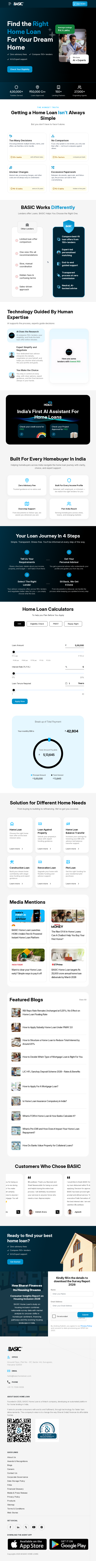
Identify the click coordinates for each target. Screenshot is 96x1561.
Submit (85, 1315)
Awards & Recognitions (17, 1461)
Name (53, 1290)
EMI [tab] (19, 624)
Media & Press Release (17, 1493)
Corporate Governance (17, 1477)
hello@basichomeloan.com (19, 1376)
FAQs (9, 1485)
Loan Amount (18, 645)
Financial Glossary (15, 1489)
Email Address (56, 1302)
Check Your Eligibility (19, 69)
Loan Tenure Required (21, 683)
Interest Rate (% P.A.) (21, 667)
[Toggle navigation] (10, 4)
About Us (11, 1457)
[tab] (26, 335)
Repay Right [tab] (73, 624)
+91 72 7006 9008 (15, 1387)
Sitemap (10, 1505)
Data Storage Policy (16, 1481)
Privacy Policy (86, 1326)
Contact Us (12, 1473)
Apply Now (20, 701)
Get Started (15, 1262)
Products (11, 1501)
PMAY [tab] (56, 624)
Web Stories (12, 1512)
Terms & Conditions (15, 1509)
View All (82, 999)
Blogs (9, 1465)
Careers (10, 1469)
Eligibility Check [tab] (37, 624)
